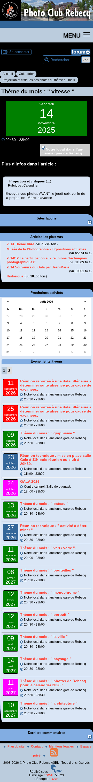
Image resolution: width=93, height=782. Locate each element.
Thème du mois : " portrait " (44, 614)
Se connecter (19, 52)
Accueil (8, 74)
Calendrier (26, 74)
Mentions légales (62, 746)
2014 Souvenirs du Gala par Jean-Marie (38, 267)
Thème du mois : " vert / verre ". (48, 548)
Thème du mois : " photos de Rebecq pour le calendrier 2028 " (53, 683)
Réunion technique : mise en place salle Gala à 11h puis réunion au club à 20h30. (55, 459)
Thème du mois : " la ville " (44, 637)
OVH (55, 779)
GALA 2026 (30, 481)
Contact (37, 746)
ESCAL (49, 775)
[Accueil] (46, 19)
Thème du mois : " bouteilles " (47, 570)
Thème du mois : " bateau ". (44, 504)
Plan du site (16, 746)
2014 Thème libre (20, 244)
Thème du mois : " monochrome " (50, 592)
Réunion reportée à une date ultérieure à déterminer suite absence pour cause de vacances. (55, 385)
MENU (71, 35)
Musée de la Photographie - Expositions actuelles (46, 249)
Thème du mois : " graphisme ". (48, 433)
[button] (86, 34)
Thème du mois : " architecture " (49, 703)
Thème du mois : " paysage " (45, 659)
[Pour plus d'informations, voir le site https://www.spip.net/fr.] (56, 772)
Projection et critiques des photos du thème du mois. (39, 80)
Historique (15, 276)
